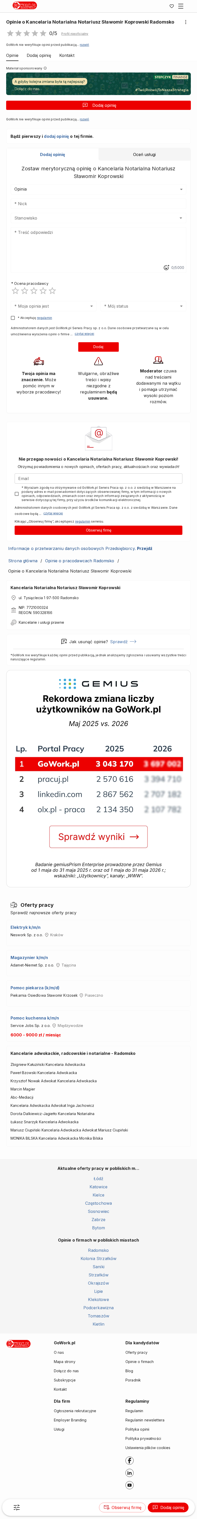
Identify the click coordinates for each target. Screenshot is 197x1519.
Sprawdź (119, 641)
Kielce (98, 1195)
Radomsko (98, 1250)
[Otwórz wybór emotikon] (166, 268)
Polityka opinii (137, 1429)
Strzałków (98, 1274)
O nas (59, 1352)
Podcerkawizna (98, 1307)
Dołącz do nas (66, 1371)
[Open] (180, 218)
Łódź (99, 1178)
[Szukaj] (17, 1507)
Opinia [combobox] (20, 189)
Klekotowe (98, 1299)
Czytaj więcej (84, 334)
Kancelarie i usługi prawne (41, 622)
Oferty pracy (136, 1352)
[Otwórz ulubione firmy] (171, 6)
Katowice (98, 1186)
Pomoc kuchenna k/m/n (35, 1018)
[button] (74, 34)
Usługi (59, 1429)
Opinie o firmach (139, 1361)
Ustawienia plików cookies (147, 1447)
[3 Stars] (33, 290)
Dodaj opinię (104, 105)
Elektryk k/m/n (26, 927)
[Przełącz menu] (180, 6)
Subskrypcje (65, 1380)
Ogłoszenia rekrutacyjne (75, 1411)
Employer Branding (70, 1420)
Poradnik (133, 1380)
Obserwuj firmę (98, 530)
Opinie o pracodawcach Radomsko (79, 560)
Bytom (98, 1227)
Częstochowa (98, 1203)
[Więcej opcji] (186, 22)
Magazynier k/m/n (29, 957)
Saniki (98, 1266)
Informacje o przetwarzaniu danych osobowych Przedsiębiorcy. (80, 548)
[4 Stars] (43, 290)
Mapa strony (64, 1361)
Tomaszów (98, 1315)
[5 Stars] (52, 290)
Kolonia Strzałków (99, 1258)
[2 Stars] (24, 290)
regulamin (44, 318)
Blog (129, 1371)
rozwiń (84, 45)
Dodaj (98, 347)
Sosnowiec (98, 1211)
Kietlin (98, 1324)
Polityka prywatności (143, 1438)
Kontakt (60, 1389)
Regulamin (134, 1411)
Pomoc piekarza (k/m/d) (35, 987)
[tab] (52, 154)
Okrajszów (98, 1283)
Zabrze (99, 1219)
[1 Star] (15, 290)
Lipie (98, 1291)
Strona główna (22, 560)
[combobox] (91, 218)
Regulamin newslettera (144, 1420)
